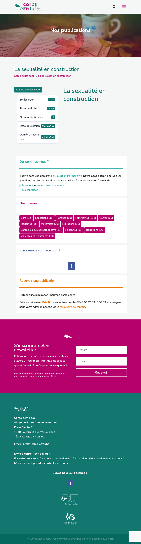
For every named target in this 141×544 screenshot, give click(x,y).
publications (26, 185)
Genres (106, 218)
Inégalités (29, 224)
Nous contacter (28, 190)
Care (26, 218)
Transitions (95, 230)
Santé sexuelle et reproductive (41, 230)
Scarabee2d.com (102, 539)
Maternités (50, 224)
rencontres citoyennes (50, 185)
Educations (44, 218)
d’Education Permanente (67, 176)
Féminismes (85, 218)
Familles (64, 218)
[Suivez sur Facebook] (70, 483)
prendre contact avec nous (50, 463)
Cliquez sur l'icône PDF (28, 89)
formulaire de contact (72, 307)
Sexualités (73, 230)
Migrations (71, 224)
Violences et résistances (37, 236)
